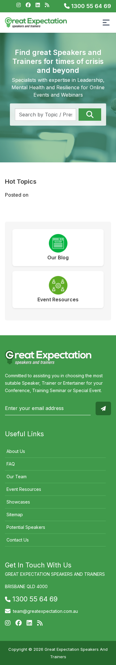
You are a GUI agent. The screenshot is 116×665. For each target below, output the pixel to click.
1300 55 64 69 (90, 6)
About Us (15, 451)
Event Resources (23, 489)
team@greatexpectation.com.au (45, 611)
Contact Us (17, 539)
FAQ (10, 463)
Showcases (18, 501)
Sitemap (14, 514)
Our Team (16, 476)
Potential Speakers (25, 527)
